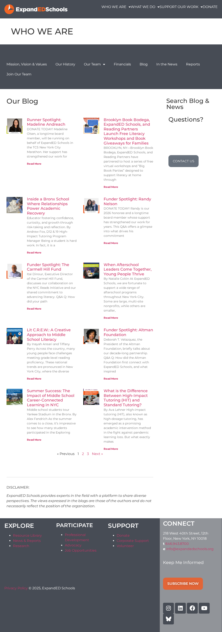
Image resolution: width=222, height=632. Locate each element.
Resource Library (27, 535)
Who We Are (113, 7)
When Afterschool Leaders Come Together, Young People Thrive (128, 269)
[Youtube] (204, 608)
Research (21, 546)
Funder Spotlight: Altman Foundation (128, 332)
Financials (122, 64)
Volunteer (125, 546)
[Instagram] (168, 608)
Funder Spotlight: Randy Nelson (127, 201)
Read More (34, 163)
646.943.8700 (177, 544)
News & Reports (27, 541)
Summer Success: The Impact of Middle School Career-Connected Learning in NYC (50, 397)
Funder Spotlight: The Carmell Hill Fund (48, 267)
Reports (193, 64)
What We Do (143, 7)
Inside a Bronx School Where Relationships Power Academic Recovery (48, 206)
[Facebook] (192, 608)
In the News (166, 64)
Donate (123, 535)
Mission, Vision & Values (27, 64)
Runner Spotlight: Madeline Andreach (46, 122)
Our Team (92, 64)
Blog (144, 64)
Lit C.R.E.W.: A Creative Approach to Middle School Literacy (49, 335)
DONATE (210, 7)
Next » (97, 454)
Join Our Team (19, 74)
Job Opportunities (80, 550)
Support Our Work (179, 7)
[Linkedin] (180, 608)
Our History (65, 64)
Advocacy (73, 545)
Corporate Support (133, 541)
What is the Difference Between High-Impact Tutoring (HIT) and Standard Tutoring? (126, 397)
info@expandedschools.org (190, 549)
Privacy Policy (16, 588)
